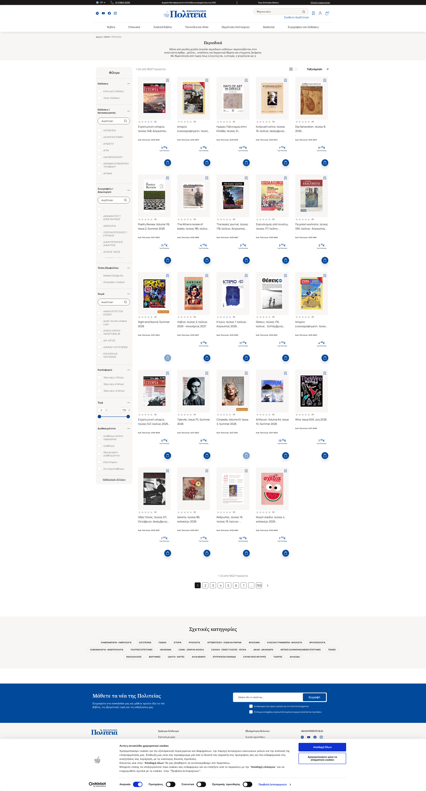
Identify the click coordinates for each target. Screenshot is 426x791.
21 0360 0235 (122, 2)
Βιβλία (111, 27)
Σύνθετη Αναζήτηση (296, 17)
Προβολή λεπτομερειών (273, 784)
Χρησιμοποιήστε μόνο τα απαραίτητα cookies (322, 758)
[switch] (170, 784)
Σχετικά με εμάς (166, 737)
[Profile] (320, 13)
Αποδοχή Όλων (322, 747)
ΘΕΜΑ (107, 36)
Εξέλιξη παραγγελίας (320, 2)
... (251, 585)
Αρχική (99, 36)
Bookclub (268, 27)
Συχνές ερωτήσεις (255, 737)
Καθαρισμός (109, 479)
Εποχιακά (134, 27)
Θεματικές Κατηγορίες (236, 27)
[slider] (99, 416)
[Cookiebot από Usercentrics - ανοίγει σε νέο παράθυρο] (97, 784)
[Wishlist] (313, 13)
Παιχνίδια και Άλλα (196, 27)
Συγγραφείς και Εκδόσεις (303, 27)
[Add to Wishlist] (167, 80)
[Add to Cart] (167, 162)
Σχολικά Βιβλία (162, 27)
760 (259, 585)
